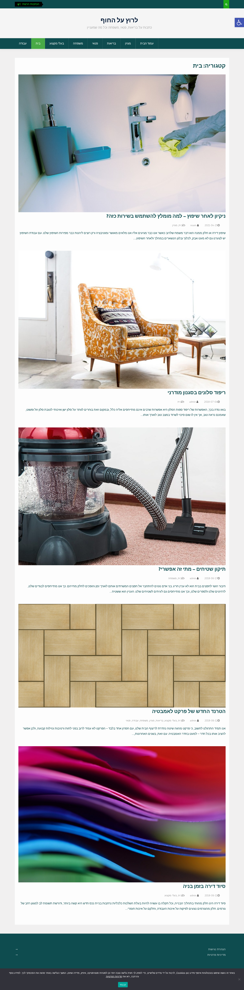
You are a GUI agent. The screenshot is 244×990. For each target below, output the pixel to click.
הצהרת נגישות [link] (217, 949)
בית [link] (38, 43)
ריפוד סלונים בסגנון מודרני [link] (197, 392)
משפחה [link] (78, 43)
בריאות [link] (111, 43)
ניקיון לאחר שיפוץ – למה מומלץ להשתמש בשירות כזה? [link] (166, 216)
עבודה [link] (23, 43)
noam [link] (193, 225)
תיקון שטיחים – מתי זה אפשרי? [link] (192, 569)
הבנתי (123, 984)
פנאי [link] (95, 43)
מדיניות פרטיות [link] (216, 954)
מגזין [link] (128, 43)
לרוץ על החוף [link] (119, 20)
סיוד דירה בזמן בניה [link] (204, 886)
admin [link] (192, 401)
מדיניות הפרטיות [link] (114, 976)
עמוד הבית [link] (147, 43)
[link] (239, 22)
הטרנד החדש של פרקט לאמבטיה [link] (189, 711)
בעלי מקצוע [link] (56, 43)
